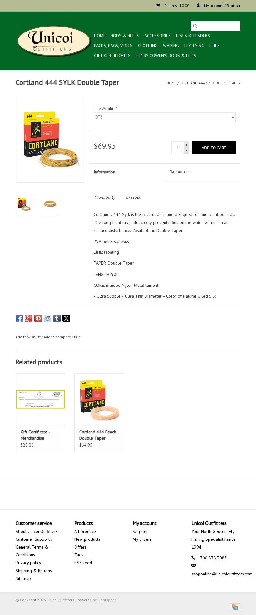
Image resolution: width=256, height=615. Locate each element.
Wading (171, 45)
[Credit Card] (234, 606)
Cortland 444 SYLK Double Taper (210, 83)
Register (140, 531)
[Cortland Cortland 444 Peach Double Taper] (99, 399)
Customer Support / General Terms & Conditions (34, 547)
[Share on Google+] (28, 318)
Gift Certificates (112, 55)
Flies (214, 45)
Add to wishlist (29, 336)
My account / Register (221, 5)
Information (104, 172)
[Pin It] (38, 318)
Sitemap (23, 578)
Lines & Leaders (193, 35)
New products (87, 539)
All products (85, 531)
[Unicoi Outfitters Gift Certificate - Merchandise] (40, 399)
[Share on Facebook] (19, 318)
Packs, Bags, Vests (113, 45)
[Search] (195, 26)
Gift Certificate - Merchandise (35, 435)
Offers (80, 547)
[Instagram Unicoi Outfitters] (139, 495)
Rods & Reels (125, 35)
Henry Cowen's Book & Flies (166, 55)
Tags (78, 555)
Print (78, 336)
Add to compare (58, 336)
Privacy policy (28, 562)
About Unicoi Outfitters (37, 531)
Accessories (158, 35)
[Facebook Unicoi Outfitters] (117, 495)
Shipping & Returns (34, 571)
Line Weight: (105, 108)
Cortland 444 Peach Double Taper (97, 435)
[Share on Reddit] (47, 318)
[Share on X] (66, 318)
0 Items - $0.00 (176, 5)
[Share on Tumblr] (57, 318)
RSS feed (83, 562)
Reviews (180, 172)
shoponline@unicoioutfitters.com (222, 574)
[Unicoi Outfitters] (54, 40)
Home (100, 35)
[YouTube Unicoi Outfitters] (128, 495)
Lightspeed (107, 600)
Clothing (148, 45)
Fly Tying (194, 45)
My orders (142, 539)
